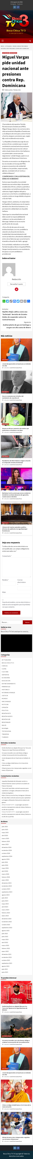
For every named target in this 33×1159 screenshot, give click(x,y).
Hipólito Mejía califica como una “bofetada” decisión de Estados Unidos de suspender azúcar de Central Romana (14, 314)
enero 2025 (5, 844)
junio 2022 (5, 936)
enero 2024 (5, 880)
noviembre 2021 (7, 957)
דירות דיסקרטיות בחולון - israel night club (13, 805)
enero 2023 (5, 915)
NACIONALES (13, 53)
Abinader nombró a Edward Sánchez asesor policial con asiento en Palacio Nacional (15, 783)
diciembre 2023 (6, 883)
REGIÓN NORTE (7, 716)
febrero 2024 (6, 877)
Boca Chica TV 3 (16, 30)
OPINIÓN (5, 707)
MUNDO (5, 698)
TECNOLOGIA (6, 731)
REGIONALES (6, 722)
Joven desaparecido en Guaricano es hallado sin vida (16, 759)
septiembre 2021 (7, 963)
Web (4, 592)
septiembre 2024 (7, 856)
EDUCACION (6, 680)
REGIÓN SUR (6, 719)
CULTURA (5, 672)
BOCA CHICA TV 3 (8, 663)
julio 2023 (5, 898)
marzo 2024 (5, 874)
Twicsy (4, 788)
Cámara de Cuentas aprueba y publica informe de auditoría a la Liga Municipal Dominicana (14, 529)
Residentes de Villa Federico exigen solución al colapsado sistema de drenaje (16, 461)
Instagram (13, 4)
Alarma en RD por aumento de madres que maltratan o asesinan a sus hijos (15, 429)
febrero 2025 (6, 841)
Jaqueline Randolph (7, 781)
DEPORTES (5, 675)
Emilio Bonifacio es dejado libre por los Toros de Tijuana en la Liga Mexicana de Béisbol (16, 749)
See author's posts (16, 284)
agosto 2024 (5, 859)
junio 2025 (5, 829)
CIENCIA (4, 666)
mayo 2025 (5, 832)
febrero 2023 (6, 912)
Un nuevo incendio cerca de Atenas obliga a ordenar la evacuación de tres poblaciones (15, 754)
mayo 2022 (5, 939)
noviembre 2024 (7, 850)
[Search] (30, 41)
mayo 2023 (5, 904)
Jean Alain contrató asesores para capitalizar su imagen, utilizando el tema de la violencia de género (15, 790)
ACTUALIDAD (6, 53)
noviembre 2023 (7, 886)
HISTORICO (6, 689)
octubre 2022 (6, 924)
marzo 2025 (5, 838)
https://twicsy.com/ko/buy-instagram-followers (16, 795)
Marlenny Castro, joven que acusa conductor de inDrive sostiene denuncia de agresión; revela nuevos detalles (16, 495)
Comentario (7, 556)
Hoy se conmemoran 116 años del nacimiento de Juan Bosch (12, 397)
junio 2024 (5, 865)
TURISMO (5, 737)
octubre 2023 (6, 889)
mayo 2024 (5, 868)
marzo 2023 (5, 910)
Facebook (20, 4)
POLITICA (5, 710)
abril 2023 (5, 907)
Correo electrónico (21, 582)
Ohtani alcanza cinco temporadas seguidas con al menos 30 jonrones (16, 769)
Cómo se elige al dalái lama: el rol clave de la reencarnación (15, 764)
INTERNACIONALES (8, 692)
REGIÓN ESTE (6, 713)
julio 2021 (5, 969)
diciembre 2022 (6, 918)
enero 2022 (5, 951)
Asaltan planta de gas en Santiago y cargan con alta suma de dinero (17, 325)
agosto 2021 (5, 966)
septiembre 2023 (7, 892)
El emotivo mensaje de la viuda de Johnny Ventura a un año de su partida (16, 807)
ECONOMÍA (6, 677)
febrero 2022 (6, 948)
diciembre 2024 (6, 847)
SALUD (4, 725)
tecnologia (5, 728)
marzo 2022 (5, 945)
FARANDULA (6, 686)
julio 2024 (5, 862)
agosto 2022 (5, 930)
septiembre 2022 (7, 927)
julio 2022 (5, 933)
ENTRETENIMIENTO (8, 683)
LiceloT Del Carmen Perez (16, 367)
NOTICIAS (5, 704)
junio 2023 (5, 901)
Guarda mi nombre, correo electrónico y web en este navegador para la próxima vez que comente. (16, 604)
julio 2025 (5, 826)
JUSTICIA (5, 695)
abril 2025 (5, 835)
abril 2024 (5, 871)
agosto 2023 (5, 895)
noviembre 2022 (7, 921)
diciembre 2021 (6, 954)
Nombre (5, 580)
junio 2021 (5, 972)
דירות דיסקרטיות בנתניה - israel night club (13, 812)
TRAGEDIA (5, 734)
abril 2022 (5, 942)
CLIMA (4, 669)
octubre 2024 (6, 853)
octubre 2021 (6, 960)
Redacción (17, 90)
